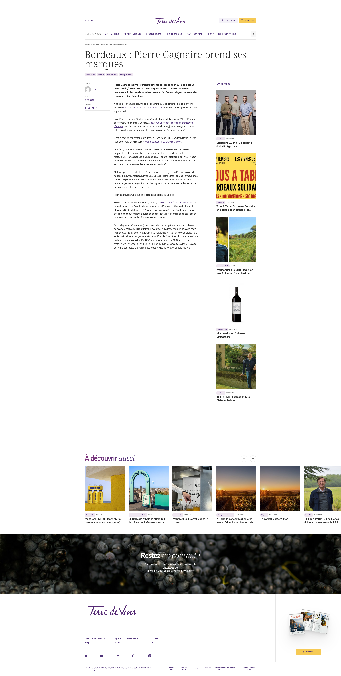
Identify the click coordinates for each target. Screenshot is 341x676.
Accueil (87, 44)
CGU (117, 642)
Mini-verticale (222, 329)
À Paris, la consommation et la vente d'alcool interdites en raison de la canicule (236, 520)
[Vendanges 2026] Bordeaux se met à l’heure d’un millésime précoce (234, 271)
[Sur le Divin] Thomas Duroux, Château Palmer (233, 398)
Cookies (197, 669)
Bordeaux (101, 75)
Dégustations (132, 34)
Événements (174, 34)
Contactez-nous (95, 638)
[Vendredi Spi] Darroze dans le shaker (190, 520)
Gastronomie (195, 34)
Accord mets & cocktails (138, 515)
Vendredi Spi (90, 515)
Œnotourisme (153, 34)
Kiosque (153, 638)
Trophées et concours (222, 34)
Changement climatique (225, 515)
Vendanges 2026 (223, 266)
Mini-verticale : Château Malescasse (230, 335)
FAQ (87, 642)
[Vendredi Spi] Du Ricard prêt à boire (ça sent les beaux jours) (103, 520)
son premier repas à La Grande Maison (143, 107)
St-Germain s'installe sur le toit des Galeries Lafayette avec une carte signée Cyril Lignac (148, 520)
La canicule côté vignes (274, 519)
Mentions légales (184, 669)
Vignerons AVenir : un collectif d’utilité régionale (234, 144)
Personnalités (112, 75)
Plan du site (171, 669)
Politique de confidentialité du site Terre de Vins (220, 669)
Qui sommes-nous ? (126, 638)
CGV (150, 642)
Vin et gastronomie (126, 75)
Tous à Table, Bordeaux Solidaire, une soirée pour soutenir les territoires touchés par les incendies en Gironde (236, 208)
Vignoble (264, 515)
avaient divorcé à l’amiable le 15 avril (175, 202)
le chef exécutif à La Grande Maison (163, 141)
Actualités (112, 34)
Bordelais (308, 515)
